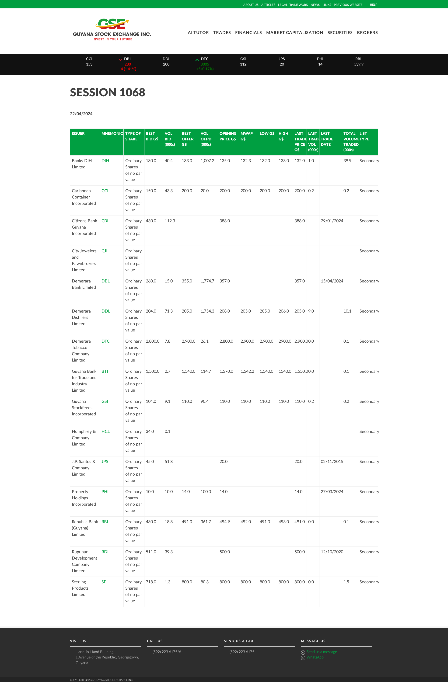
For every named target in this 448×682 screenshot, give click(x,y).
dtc (205, 59)
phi (320, 59)
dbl (127, 59)
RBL (105, 522)
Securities (340, 33)
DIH (105, 161)
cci (89, 59)
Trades (222, 33)
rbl (358, 59)
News (315, 5)
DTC (106, 341)
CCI (105, 191)
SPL (105, 582)
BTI (105, 371)
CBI (105, 221)
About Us (251, 5)
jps (282, 59)
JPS (105, 462)
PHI (105, 492)
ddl (166, 59)
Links (326, 5)
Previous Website (348, 5)
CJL (105, 251)
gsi (243, 59)
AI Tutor (198, 33)
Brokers (367, 33)
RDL (105, 552)
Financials (248, 33)
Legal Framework (293, 5)
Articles (268, 5)
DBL (106, 281)
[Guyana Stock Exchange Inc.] (112, 44)
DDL (106, 311)
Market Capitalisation (294, 33)
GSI (105, 402)
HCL (106, 432)
